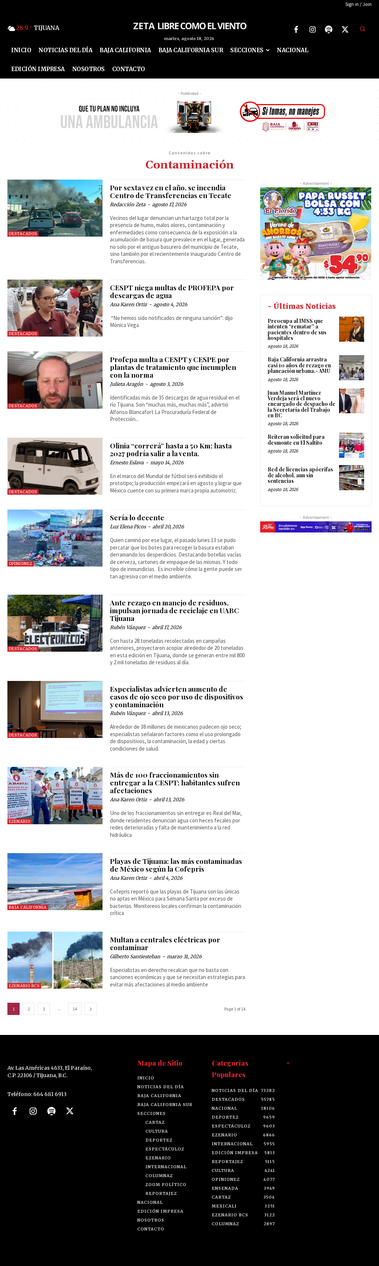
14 (75, 1009)
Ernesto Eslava (127, 463)
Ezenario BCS (24, 985)
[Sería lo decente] (55, 538)
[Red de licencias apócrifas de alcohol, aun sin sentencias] (351, 477)
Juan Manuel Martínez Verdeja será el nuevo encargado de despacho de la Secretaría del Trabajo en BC (301, 404)
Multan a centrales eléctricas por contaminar (165, 943)
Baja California (28, 907)
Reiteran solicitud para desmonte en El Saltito (296, 439)
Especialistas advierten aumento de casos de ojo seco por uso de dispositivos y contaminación (176, 696)
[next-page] (90, 1009)
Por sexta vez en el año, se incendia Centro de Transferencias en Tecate (170, 191)
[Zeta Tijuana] (189, 25)
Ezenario (19, 821)
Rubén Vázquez (127, 627)
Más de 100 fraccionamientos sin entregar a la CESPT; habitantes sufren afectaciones (175, 782)
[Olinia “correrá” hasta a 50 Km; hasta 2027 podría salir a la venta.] (55, 466)
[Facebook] (296, 29)
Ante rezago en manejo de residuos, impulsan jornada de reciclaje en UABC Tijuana (174, 610)
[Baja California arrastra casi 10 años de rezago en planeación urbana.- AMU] (351, 367)
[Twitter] (345, 29)
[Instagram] (312, 29)
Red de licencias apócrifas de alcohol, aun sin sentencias (300, 475)
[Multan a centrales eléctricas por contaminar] (55, 960)
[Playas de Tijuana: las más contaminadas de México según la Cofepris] (55, 881)
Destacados (23, 233)
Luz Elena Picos (128, 527)
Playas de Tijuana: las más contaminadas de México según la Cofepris (176, 864)
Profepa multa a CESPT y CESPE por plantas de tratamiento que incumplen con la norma (173, 367)
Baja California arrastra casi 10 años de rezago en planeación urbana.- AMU (299, 365)
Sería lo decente (137, 517)
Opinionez (20, 563)
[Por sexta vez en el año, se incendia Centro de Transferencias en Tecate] (55, 208)
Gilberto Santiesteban (135, 956)
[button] (362, 28)
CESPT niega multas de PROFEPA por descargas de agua (172, 291)
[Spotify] (328, 29)
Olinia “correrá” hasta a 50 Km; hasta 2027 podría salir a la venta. (171, 449)
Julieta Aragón (126, 384)
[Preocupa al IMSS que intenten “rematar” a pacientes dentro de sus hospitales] (351, 329)
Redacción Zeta (127, 204)
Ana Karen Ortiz (128, 304)
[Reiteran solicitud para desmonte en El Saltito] (351, 445)
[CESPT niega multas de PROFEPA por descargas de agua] (55, 308)
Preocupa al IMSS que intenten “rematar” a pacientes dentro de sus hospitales (297, 329)
